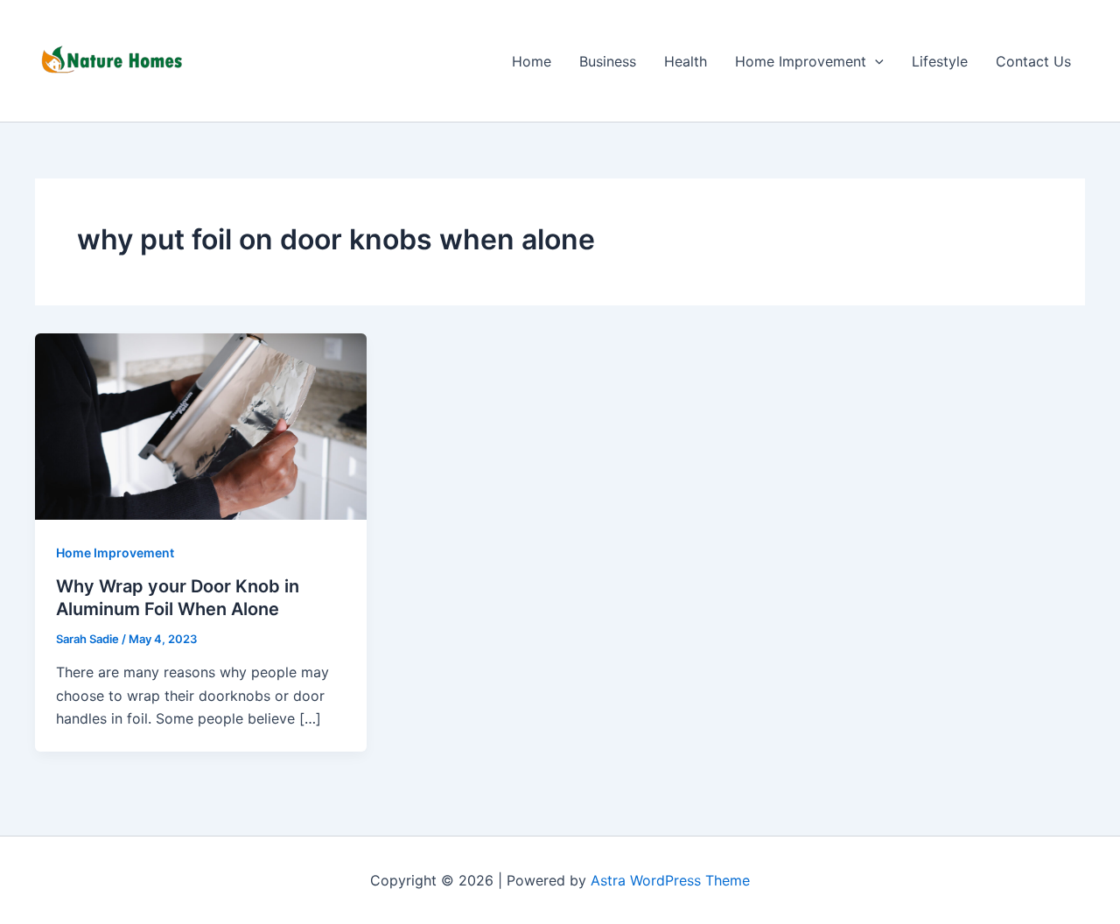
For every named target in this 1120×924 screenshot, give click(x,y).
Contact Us (1033, 61)
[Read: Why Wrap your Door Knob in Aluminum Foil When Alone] (201, 425)
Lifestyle (940, 61)
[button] (875, 61)
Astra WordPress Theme (670, 880)
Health (685, 61)
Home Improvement (800, 61)
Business (607, 61)
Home (531, 61)
